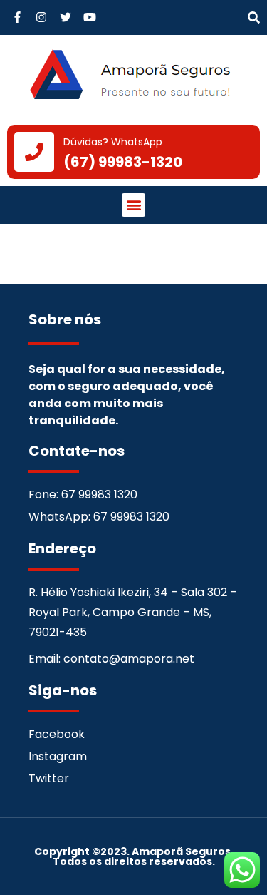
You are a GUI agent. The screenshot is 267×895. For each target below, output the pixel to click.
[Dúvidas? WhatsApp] (34, 152)
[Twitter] (66, 17)
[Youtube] (89, 17)
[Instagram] (41, 17)
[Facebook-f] (17, 17)
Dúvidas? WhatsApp (112, 142)
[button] (254, 18)
